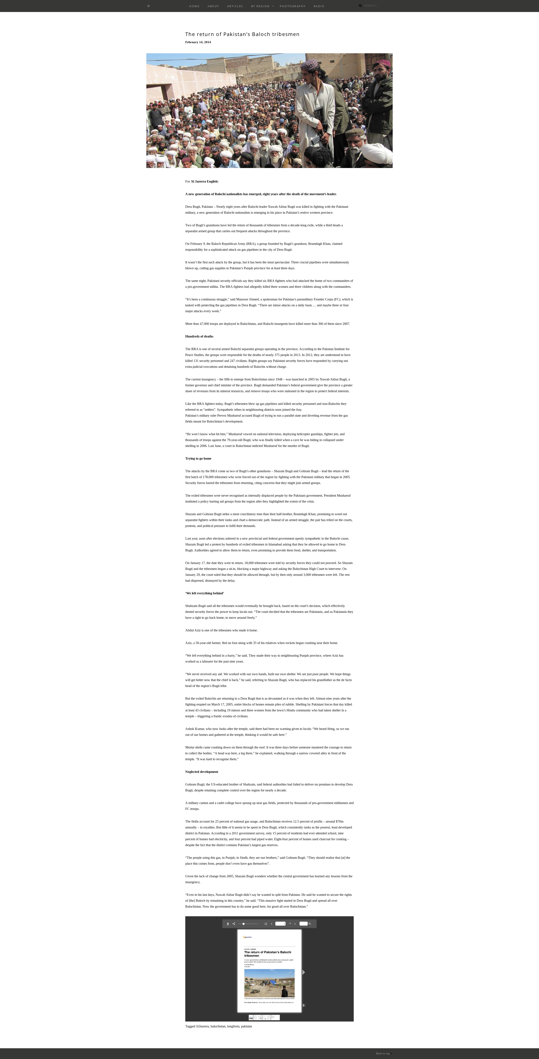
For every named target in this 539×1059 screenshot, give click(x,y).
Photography (293, 6)
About (213, 6)
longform (233, 1026)
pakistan (246, 1026)
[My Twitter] (148, 6)
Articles (235, 6)
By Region (260, 6)
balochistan (218, 1026)
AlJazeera (202, 1026)
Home (194, 6)
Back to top (383, 1053)
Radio (319, 6)
